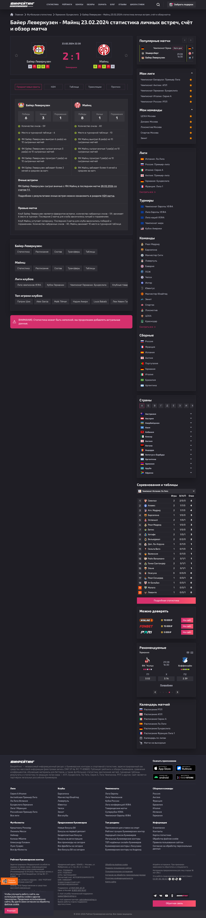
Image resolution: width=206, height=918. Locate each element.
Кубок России (112, 801)
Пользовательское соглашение (119, 871)
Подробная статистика (166, 600)
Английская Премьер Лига (23, 797)
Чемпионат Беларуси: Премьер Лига (160, 79)
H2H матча (108, 195)
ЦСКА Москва (148, 116)
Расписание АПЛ (151, 714)
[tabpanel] (166, 669)
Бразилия (149, 380)
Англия (147, 358)
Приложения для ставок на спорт (122, 828)
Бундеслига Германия (21, 804)
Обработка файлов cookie (165, 839)
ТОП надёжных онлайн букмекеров (123, 842)
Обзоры (91, 4)
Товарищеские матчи (116, 808)
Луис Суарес (16, 846)
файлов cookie (12, 904)
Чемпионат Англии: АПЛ (154, 85)
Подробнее (166, 685)
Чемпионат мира (152, 223)
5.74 (166, 678)
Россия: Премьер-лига (155, 164)
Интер (148, 283)
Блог (112, 4)
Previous (184, 40)
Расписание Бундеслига (155, 728)
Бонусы (79, 4)
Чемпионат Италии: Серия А (156, 96)
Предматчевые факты (28, 87)
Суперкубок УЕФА (114, 812)
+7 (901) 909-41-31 (76, 888)
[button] (166, 414)
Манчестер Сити (154, 255)
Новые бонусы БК (67, 828)
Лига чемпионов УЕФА (29, 285)
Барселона (151, 249)
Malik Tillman (60, 301)
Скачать (102, 4)
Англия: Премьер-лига (155, 175)
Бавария (149, 266)
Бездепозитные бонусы (70, 835)
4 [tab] (169, 692)
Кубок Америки (152, 228)
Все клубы (63, 815)
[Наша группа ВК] (160, 895)
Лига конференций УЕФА (118, 804)
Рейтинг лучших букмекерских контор (125, 831)
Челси (148, 277)
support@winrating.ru (67, 896)
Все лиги (14, 815)
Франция (148, 347)
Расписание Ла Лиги (153, 723)
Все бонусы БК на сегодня (71, 849)
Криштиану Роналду (20, 828)
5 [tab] (172, 692)
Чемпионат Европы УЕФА (157, 206)
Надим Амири (80, 301)
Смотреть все (146, 192)
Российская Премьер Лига (23, 812)
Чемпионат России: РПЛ (154, 101)
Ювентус (150, 288)
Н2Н (53, 87)
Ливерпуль (151, 260)
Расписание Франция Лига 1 (158, 733)
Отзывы (123, 4)
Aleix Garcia (42, 301)
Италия (147, 374)
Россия (147, 341)
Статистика (53, 4)
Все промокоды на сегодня (71, 842)
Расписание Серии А (153, 719)
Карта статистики (162, 835)
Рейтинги (67, 4)
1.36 (148, 678)
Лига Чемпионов (113, 797)
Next (190, 40)
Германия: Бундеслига (155, 181)
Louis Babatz (100, 301)
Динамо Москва (149, 121)
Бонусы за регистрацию (70, 839)
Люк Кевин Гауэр (122, 301)
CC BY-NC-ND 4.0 (160, 879)
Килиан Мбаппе (18, 839)
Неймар (14, 835)
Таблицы (90, 251)
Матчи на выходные (155, 742)
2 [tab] (163, 692)
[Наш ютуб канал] (166, 895)
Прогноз (115, 87)
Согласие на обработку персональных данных (172, 847)
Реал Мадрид (152, 244)
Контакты (158, 831)
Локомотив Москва (151, 127)
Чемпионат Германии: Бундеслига (88, 285)
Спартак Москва (149, 132)
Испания (150, 352)
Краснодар (151, 321)
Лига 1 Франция (18, 808)
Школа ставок (137, 4)
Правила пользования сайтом (168, 842)
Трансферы (74, 251)
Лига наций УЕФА (153, 217)
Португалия (150, 363)
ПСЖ (148, 271)
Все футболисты (18, 849)
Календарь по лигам (155, 738)
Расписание (42, 251)
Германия (148, 369)
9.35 (185, 678)
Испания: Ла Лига (154, 159)
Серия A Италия (18, 793)
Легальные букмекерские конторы (122, 839)
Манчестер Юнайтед (156, 294)
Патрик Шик (23, 301)
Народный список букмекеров (120, 835)
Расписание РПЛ (151, 709)
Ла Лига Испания (19, 801)
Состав (58, 251)
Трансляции (94, 87)
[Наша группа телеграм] (155, 895)
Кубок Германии (55, 285)
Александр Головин (20, 842)
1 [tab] (160, 692)
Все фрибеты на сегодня (70, 846)
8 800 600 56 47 (79, 890)
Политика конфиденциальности (119, 878)
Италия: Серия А (152, 170)
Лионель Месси (18, 831)
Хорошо (11, 910)
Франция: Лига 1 (152, 186)
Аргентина (149, 385)
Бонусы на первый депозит (72, 831)
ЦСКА (148, 316)
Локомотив (151, 310)
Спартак (149, 305)
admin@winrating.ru (88, 900)
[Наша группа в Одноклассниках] (172, 895)
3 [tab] (166, 692)
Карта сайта (110, 882)
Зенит (144, 138)
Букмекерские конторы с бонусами (123, 846)
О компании (159, 828)
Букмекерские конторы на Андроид (123, 849)
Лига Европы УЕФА (154, 212)
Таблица (74, 87)
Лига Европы (111, 793)
